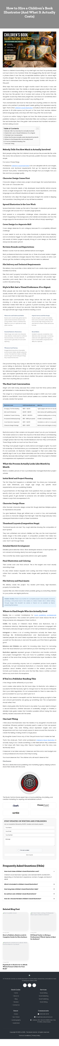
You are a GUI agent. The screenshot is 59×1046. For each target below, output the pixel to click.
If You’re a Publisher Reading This (15, 141)
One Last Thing (9, 143)
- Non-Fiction (16, 1017)
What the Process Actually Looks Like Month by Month (21, 137)
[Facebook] (25, 985)
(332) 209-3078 (44, 1014)
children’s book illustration (24, 108)
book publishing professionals (45, 615)
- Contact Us (16, 1005)
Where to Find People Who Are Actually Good (19, 139)
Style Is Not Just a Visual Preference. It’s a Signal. (20, 133)
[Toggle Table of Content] (36, 128)
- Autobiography (16, 1020)
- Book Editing (43, 993)
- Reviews (16, 1002)
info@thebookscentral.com (44, 1017)
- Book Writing (43, 1002)
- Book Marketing (43, 996)
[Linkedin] (29, 985)
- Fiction (15, 1014)
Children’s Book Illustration (45, 740)
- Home (15, 993)
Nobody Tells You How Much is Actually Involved (19, 131)
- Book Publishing (43, 999)
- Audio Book (16, 1023)
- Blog (15, 999)
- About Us (16, 996)
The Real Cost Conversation (13, 135)
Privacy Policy (36, 1035)
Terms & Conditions (25, 1035)
